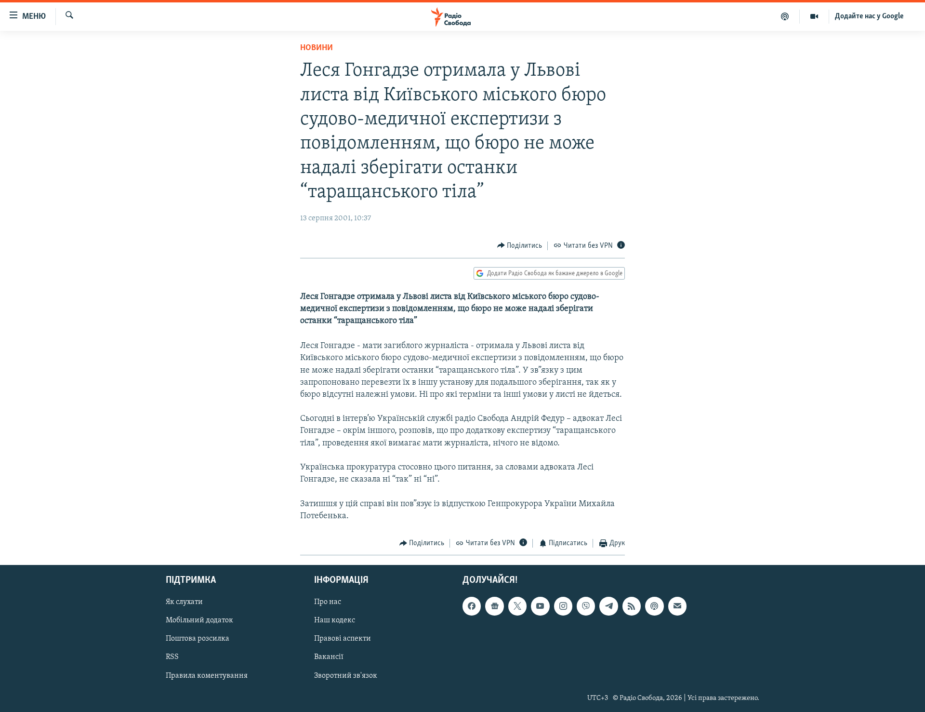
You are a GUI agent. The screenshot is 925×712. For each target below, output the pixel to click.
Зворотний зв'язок (345, 676)
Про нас (327, 602)
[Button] (519, 246)
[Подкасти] (785, 16)
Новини (316, 48)
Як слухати (184, 602)
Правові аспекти (342, 639)
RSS (172, 657)
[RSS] (631, 606)
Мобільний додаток (199, 621)
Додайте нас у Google (869, 16)
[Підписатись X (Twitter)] (517, 606)
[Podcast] (654, 606)
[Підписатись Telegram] (608, 606)
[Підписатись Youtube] (540, 606)
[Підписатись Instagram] (563, 606)
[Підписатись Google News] (494, 606)
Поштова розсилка (197, 639)
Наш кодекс (334, 621)
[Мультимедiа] (814, 16)
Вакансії (329, 657)
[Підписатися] (677, 606)
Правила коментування (207, 676)
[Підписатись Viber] (586, 606)
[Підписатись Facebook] (471, 606)
